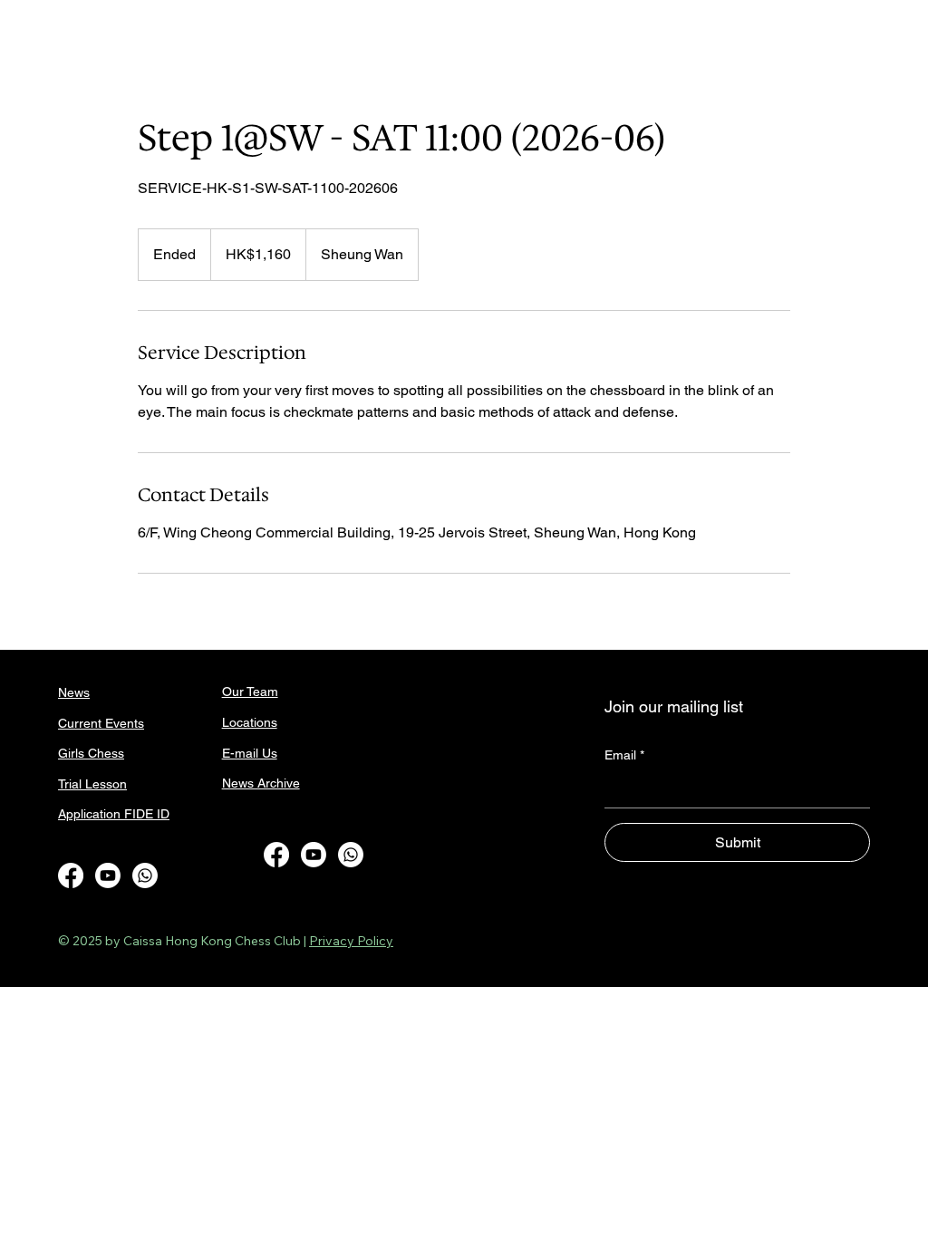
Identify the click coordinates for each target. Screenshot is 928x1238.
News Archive (261, 783)
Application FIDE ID (113, 814)
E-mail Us (249, 753)
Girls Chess (91, 753)
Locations (249, 722)
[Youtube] (108, 875)
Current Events (101, 723)
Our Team (250, 691)
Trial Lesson (92, 784)
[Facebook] (70, 875)
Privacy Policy (351, 941)
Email (624, 755)
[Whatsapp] (145, 875)
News (74, 692)
